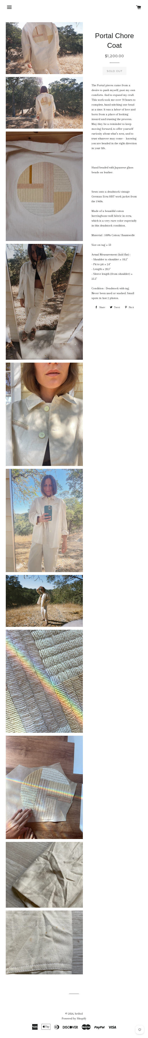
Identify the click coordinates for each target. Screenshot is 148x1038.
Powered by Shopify (74, 1018)
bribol (79, 1013)
